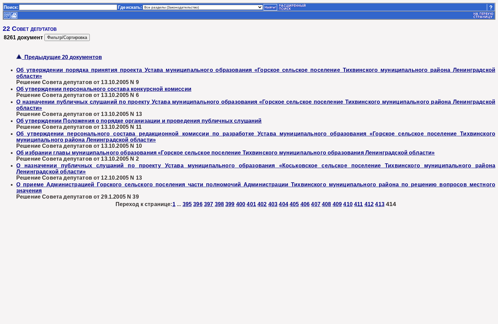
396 (197, 204)
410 (347, 204)
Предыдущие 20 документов (62, 57)
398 (219, 204)
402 (262, 204)
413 (379, 204)
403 (272, 204)
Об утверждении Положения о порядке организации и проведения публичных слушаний (139, 121)
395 (187, 204)
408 (326, 204)
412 (369, 204)
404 (283, 204)
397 (208, 204)
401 (251, 204)
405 (294, 204)
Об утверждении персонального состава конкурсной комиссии (103, 89)
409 (337, 204)
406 (305, 204)
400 (240, 204)
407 (315, 204)
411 (358, 204)
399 (229, 204)
